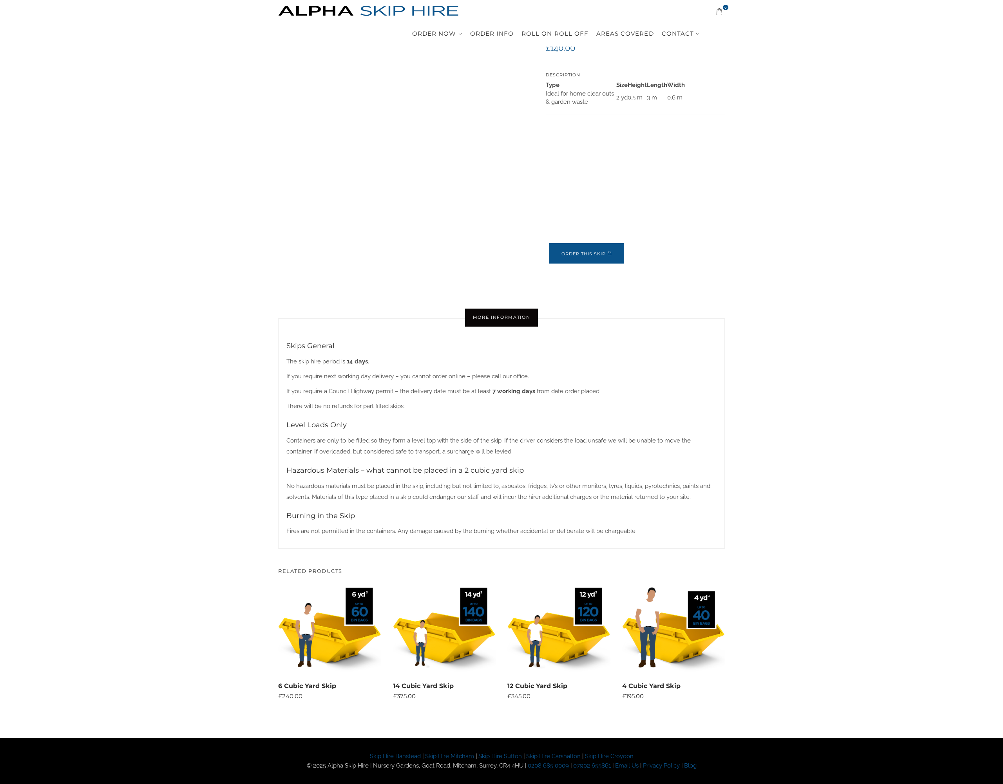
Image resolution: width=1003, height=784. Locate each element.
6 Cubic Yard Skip (307, 686)
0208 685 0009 (548, 765)
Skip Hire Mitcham (449, 756)
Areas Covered (634, 35)
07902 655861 (592, 765)
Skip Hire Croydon (609, 756)
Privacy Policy (662, 765)
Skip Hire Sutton (500, 756)
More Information (501, 317)
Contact (680, 35)
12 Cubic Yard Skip (537, 686)
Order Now (467, 35)
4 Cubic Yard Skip (651, 686)
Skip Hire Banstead (395, 756)
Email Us (627, 765)
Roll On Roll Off (573, 35)
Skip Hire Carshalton (553, 756)
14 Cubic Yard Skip (423, 686)
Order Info (518, 35)
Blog (690, 765)
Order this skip (583, 254)
